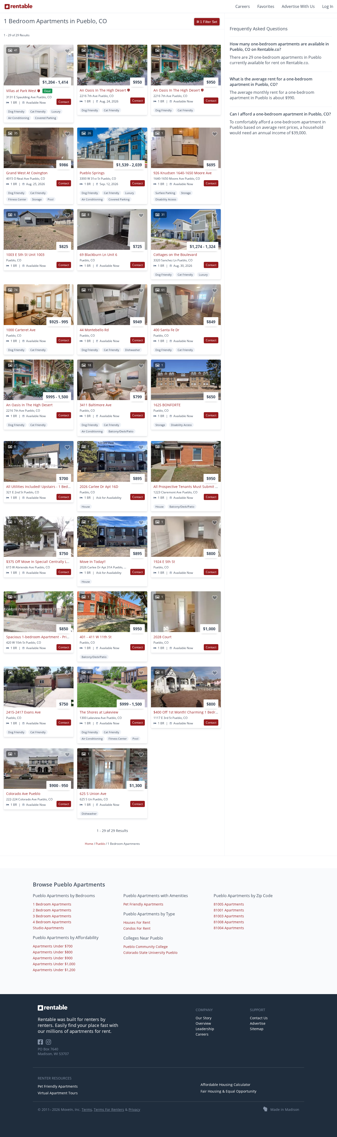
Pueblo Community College (145, 946)
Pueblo (101, 844)
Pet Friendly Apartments (143, 904)
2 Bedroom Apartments (52, 910)
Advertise (257, 1023)
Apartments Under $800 (53, 952)
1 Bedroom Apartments (52, 904)
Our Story (203, 1018)
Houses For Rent (136, 922)
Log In (327, 6)
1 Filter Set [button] (208, 22)
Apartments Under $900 (53, 958)
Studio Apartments (48, 927)
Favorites (265, 6)
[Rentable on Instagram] (49, 1043)
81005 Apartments (229, 904)
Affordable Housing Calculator (225, 1084)
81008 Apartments (229, 922)
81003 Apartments (229, 916)
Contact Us (259, 1018)
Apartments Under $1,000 (54, 964)
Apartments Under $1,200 (54, 969)
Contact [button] (63, 102)
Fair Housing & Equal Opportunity (228, 1091)
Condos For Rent (136, 928)
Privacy (134, 1109)
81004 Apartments (229, 927)
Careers (242, 6)
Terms (87, 1109)
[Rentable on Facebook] (42, 1043)
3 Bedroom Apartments (52, 916)
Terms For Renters (109, 1109)
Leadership (205, 1028)
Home (89, 844)
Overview (203, 1023)
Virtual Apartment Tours (58, 1093)
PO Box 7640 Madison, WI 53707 (53, 1051)
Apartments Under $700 (53, 946)
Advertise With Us (298, 6)
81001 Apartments (229, 910)
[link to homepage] (114, 1007)
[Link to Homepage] (18, 6)
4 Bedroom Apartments (52, 922)
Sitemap (256, 1028)
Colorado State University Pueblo (150, 952)
